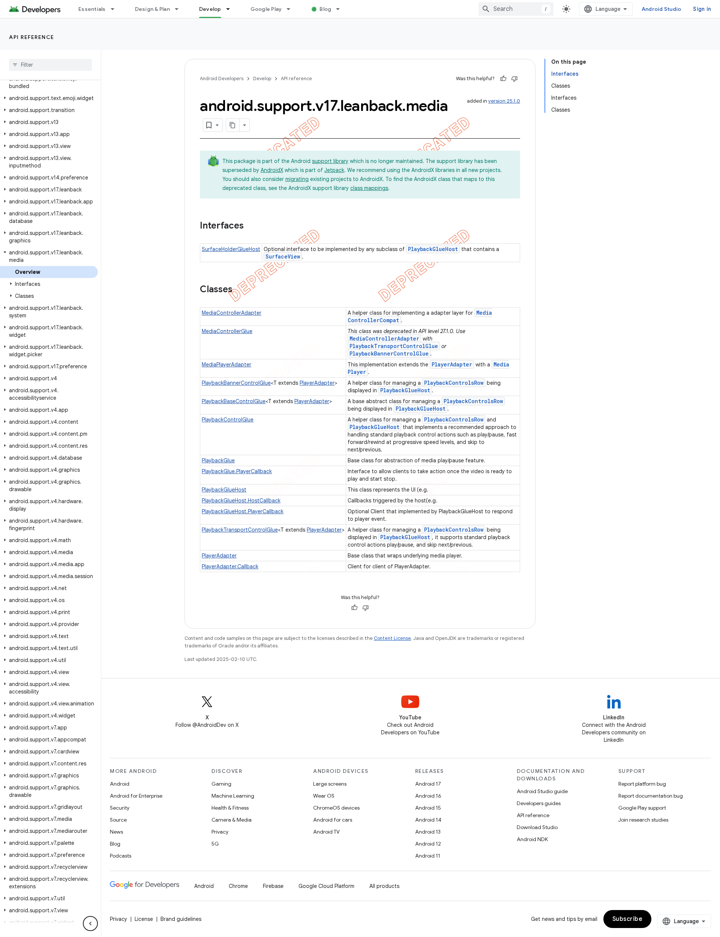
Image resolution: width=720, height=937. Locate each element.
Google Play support (642, 807)
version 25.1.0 (504, 101)
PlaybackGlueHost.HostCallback (241, 500)
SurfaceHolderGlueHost (231, 249)
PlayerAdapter (452, 364)
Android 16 (428, 795)
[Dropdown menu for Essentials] (116, 9)
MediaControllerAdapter (231, 312)
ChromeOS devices (336, 807)
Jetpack (334, 170)
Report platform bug (642, 783)
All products (384, 886)
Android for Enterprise (136, 795)
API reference (31, 37)
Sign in (702, 9)
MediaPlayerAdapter (226, 364)
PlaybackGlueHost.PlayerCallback (243, 511)
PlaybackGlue (218, 460)
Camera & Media (232, 819)
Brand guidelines (180, 919)
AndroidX (272, 170)
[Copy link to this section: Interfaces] (251, 226)
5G (215, 843)
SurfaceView (283, 256)
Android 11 (427, 855)
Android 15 (428, 807)
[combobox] (516, 9)
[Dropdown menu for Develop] (231, 9)
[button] (49, 82)
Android (119, 783)
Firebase (273, 886)
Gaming (221, 783)
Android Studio (661, 9)
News (116, 831)
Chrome (238, 886)
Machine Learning (233, 795)
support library (330, 161)
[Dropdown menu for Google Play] (292, 9)
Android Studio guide (542, 791)
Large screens (329, 783)
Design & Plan (152, 9)
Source (118, 819)
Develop (210, 9)
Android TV (326, 831)
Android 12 (428, 843)
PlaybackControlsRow (453, 382)
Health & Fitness (230, 807)
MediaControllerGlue (227, 331)
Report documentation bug (650, 795)
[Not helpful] (514, 78)
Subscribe (627, 919)
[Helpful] (503, 78)
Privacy (220, 831)
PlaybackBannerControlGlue (389, 353)
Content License (392, 638)
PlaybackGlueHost (433, 249)
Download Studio (537, 827)
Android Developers (221, 78)
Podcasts (120, 855)
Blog (325, 9)
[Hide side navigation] (90, 923)
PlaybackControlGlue (228, 419)
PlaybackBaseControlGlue (234, 401)
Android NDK (532, 839)
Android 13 (428, 831)
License (144, 919)
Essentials (92, 9)
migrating (297, 179)
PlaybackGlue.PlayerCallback (237, 471)
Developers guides (539, 803)
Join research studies (643, 819)
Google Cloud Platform (326, 886)
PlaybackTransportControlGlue (394, 346)
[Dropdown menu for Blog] (341, 9)
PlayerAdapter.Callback (230, 566)
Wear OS (323, 795)
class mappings (369, 188)
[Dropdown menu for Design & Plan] (180, 9)
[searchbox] (50, 65)
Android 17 (428, 783)
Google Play (266, 9)
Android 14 (428, 819)
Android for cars (332, 819)
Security (119, 807)
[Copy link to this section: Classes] (240, 289)
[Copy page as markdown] (233, 125)
